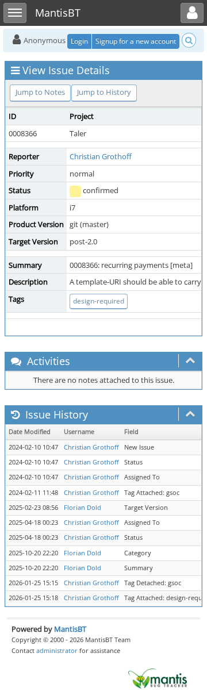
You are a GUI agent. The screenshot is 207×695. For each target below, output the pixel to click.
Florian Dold (82, 508)
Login (79, 41)
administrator (57, 650)
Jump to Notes (40, 92)
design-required (98, 301)
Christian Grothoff (101, 156)
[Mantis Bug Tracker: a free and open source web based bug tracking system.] (157, 678)
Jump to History (104, 92)
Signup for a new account (135, 41)
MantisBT (70, 629)
